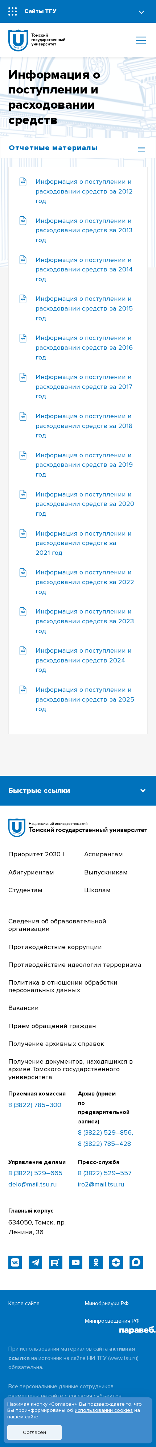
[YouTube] (75, 1262)
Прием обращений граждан (52, 1026)
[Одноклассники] (96, 1262)
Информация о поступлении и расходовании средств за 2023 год (85, 621)
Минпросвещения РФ (112, 1321)
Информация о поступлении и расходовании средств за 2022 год (85, 582)
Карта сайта (24, 1303)
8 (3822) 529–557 (105, 1173)
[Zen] (116, 1262)
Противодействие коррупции (55, 947)
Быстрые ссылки (39, 790)
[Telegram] (35, 1262)
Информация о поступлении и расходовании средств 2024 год (84, 660)
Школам (97, 890)
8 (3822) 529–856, (105, 1132)
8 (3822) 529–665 (35, 1173)
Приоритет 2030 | (36, 854)
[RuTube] (55, 1262)
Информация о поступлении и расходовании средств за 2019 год (84, 465)
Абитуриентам (31, 872)
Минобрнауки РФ (107, 1303)
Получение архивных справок (56, 1044)
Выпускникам (106, 872)
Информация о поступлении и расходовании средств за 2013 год (84, 230)
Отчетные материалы (53, 147)
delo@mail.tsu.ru (32, 1184)
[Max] (136, 1262)
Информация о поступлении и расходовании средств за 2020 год (85, 504)
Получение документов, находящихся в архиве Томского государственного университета (70, 1069)
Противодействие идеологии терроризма (74, 965)
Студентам (25, 890)
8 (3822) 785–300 (34, 1105)
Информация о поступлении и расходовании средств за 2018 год (84, 426)
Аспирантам (103, 854)
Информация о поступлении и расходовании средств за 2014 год (84, 269)
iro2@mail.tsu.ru (101, 1184)
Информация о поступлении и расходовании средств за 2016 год (84, 347)
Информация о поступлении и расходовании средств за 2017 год (84, 386)
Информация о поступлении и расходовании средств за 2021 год (84, 543)
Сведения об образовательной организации (57, 925)
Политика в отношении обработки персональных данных (63, 986)
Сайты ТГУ (40, 11)
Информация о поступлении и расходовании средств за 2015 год (84, 308)
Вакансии (23, 1008)
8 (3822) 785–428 (104, 1144)
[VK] (15, 1262)
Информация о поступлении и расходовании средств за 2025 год (85, 699)
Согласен (34, 1432)
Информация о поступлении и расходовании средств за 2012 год (84, 191)
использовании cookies (104, 1410)
